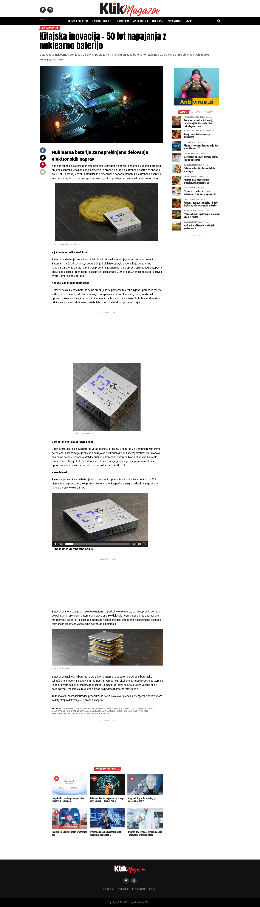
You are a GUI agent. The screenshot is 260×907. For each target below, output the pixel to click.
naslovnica (59, 711)
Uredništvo (108, 889)
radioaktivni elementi (136, 711)
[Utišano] (139, 543)
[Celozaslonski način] (144, 543)
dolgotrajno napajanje (90, 709)
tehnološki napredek (80, 714)
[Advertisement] (107, 335)
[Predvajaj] (55, 543)
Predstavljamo (175, 21)
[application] (100, 520)
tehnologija (59, 714)
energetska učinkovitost (118, 709)
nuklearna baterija (78, 711)
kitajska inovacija (144, 709)
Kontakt (153, 889)
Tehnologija (157, 21)
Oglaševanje (123, 889)
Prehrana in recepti (101, 21)
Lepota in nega (122, 21)
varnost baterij (101, 714)
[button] (100, 520)
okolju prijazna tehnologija (106, 711)
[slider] (97, 544)
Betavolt (98, 165)
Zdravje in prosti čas (78, 21)
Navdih (189, 21)
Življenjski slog (140, 21)
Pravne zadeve (138, 889)
